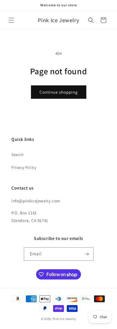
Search (17, 154)
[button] (11, 20)
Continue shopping (58, 92)
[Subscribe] (87, 254)
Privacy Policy (23, 167)
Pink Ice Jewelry (64, 319)
